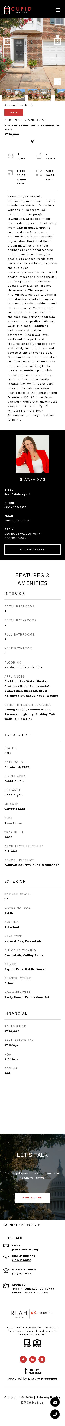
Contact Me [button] (32, 1197)
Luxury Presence (42, 1378)
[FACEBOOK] (23, 1359)
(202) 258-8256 (15, 507)
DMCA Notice (32, 1402)
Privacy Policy (48, 1397)
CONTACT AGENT (32, 549)
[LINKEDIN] (32, 1359)
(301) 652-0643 (21, 1273)
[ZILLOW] (41, 1359)
